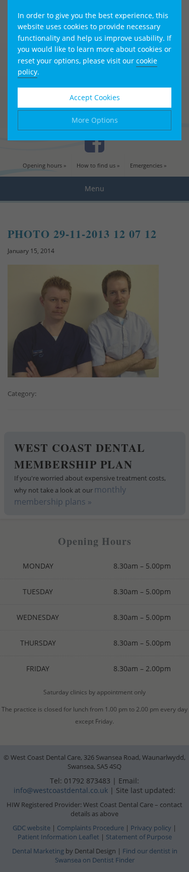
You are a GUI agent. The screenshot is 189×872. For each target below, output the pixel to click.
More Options (95, 120)
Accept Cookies (95, 97)
